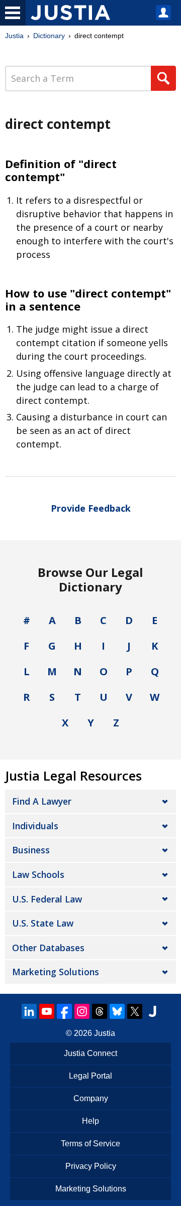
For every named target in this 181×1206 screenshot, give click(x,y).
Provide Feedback (91, 508)
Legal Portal (90, 1076)
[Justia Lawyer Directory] (152, 1011)
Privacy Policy (90, 1166)
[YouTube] (46, 1011)
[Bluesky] (117, 1011)
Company (90, 1098)
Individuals (35, 826)
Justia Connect (90, 1053)
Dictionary (49, 36)
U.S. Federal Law (47, 899)
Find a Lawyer (41, 801)
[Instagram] (81, 1011)
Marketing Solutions (55, 972)
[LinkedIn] (29, 1011)
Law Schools (38, 874)
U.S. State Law (42, 923)
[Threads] (99, 1011)
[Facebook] (64, 1011)
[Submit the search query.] (163, 78)
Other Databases (48, 948)
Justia (14, 36)
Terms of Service (90, 1143)
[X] (134, 1011)
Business (31, 850)
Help (90, 1121)
